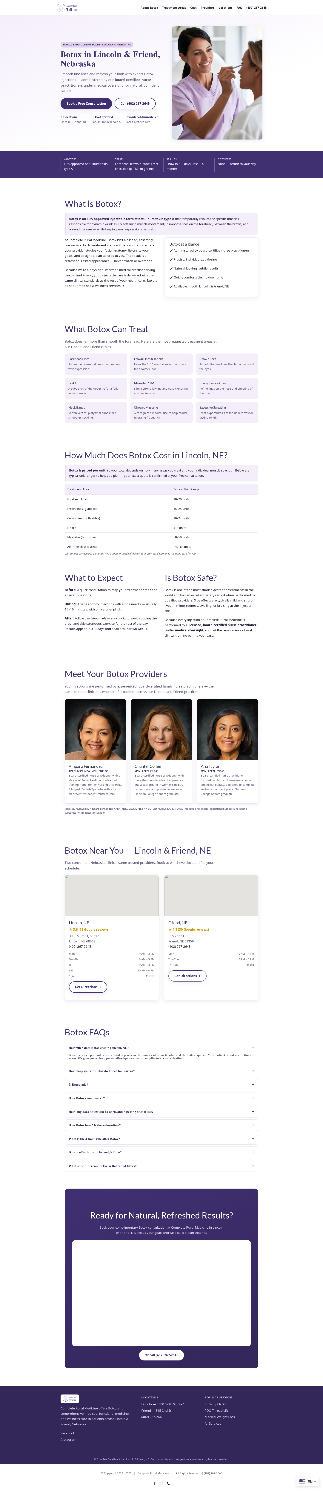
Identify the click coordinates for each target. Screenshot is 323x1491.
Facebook (68, 1433)
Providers (208, 8)
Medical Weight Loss (220, 1417)
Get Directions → (88, 987)
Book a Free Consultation (86, 103)
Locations (226, 8)
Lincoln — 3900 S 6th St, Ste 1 (163, 1404)
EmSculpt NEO (215, 1404)
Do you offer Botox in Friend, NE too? (95, 1152)
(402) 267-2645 (256, 8)
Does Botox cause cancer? (87, 1098)
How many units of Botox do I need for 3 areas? (102, 1071)
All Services (213, 1423)
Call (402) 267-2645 (135, 103)
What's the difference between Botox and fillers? (103, 1166)
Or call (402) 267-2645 (161, 1355)
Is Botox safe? (78, 1084)
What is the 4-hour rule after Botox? (94, 1138)
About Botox (149, 8)
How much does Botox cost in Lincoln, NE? (99, 1047)
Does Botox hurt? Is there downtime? (95, 1125)
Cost (193, 8)
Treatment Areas (174, 8)
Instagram (68, 1439)
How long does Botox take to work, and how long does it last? (111, 1111)
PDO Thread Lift (216, 1410)
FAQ (239, 8)
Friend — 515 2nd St (156, 1410)
